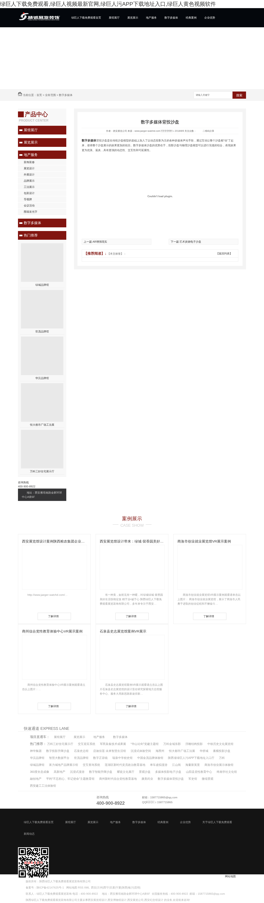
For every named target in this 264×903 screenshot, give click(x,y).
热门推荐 (31, 235)
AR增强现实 (100, 241)
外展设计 (29, 174)
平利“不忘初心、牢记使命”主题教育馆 (70, 778)
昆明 (137, 887)
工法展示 (29, 186)
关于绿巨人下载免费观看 (86, 36)
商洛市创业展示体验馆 (218, 764)
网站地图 (71, 887)
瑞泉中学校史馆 (122, 757)
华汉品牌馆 (42, 378)
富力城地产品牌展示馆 (63, 764)
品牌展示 (29, 180)
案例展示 (132, 518)
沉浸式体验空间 (141, 750)
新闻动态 (114, 36)
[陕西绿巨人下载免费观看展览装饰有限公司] (39, 21)
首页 (39, 95)
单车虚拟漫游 (158, 764)
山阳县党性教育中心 (199, 771)
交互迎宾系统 (86, 744)
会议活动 (29, 205)
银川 (131, 887)
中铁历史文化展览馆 (220, 744)
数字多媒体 (171, 17)
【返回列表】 (224, 253)
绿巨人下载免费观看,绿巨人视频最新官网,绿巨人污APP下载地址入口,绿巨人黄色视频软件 (108, 4)
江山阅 (176, 764)
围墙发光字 (30, 211)
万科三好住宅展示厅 (42, 471)
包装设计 (29, 193)
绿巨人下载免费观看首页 (86, 17)
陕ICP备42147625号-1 (50, 887)
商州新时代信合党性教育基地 (118, 778)
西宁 (106, 887)
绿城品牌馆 (42, 284)
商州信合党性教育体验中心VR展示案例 (52, 631)
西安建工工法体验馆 (43, 785)
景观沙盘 (145, 771)
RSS (81, 887)
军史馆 (192, 778)
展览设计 (29, 168)
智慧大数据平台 (59, 757)
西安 (93, 887)
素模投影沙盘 (221, 750)
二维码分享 (208, 131)
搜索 (239, 95)
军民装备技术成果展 (113, 744)
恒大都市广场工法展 (42, 424)
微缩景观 (207, 778)
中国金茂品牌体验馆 (150, 757)
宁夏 (118, 887)
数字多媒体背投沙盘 (171, 778)
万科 (222, 757)
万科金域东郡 (172, 744)
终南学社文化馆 (227, 771)
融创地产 (36, 778)
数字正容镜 (100, 757)
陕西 (124, 887)
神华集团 (36, 750)
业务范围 (50, 95)
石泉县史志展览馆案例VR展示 (123, 631)
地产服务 (151, 17)
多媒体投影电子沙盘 (168, 771)
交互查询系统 (91, 764)
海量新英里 (192, 764)
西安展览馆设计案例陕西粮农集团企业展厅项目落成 (54, 541)
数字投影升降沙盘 (57, 750)
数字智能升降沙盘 (100, 771)
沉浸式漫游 (77, 771)
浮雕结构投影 (194, 744)
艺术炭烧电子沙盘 (190, 241)
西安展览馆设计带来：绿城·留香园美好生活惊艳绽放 (132, 541)
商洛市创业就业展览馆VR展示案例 (204, 541)
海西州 (160, 750)
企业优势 (209, 17)
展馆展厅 (114, 17)
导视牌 (28, 199)
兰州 (100, 887)
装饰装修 (29, 162)
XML (87, 887)
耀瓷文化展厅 (125, 771)
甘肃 (112, 887)
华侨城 (204, 750)
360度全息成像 (39, 771)
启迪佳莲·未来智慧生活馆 (109, 750)
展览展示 (132, 17)
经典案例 (191, 17)
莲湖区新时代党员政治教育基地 (125, 764)
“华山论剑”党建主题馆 (145, 744)
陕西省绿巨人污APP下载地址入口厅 (191, 757)
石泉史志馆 (81, 750)
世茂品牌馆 (42, 331)
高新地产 (59, 771)
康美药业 (147, 778)
